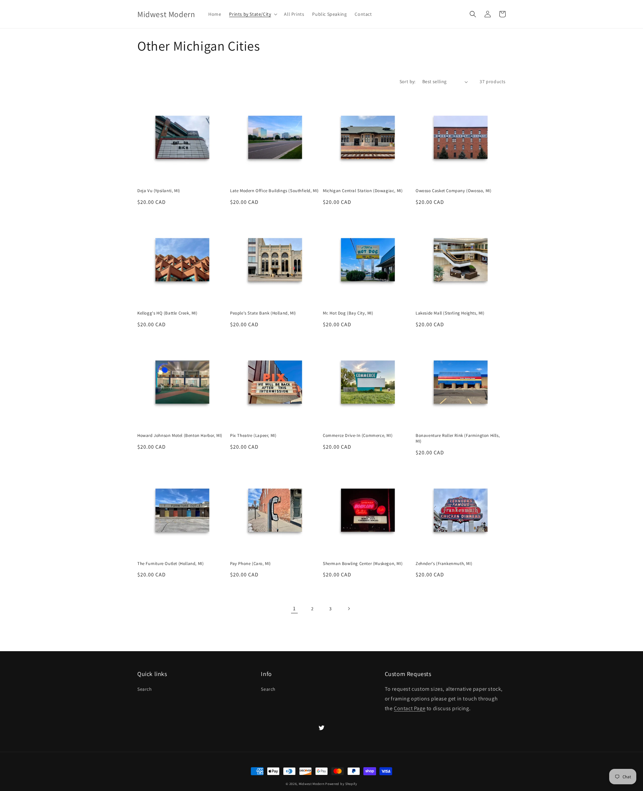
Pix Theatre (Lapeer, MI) (253, 435)
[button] (252, 14)
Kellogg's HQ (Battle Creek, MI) (167, 313)
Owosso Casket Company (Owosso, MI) (453, 190)
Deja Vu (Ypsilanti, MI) (158, 190)
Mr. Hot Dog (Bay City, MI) (348, 313)
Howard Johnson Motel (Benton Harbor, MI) (179, 435)
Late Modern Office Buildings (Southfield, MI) (274, 190)
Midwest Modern (312, 784)
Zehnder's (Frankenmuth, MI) (444, 563)
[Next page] (348, 608)
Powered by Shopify (341, 784)
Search (144, 689)
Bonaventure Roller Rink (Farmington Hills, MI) (458, 438)
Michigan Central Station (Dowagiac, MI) (363, 190)
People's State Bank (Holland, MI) (263, 313)
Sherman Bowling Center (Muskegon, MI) (363, 563)
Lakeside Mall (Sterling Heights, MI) (450, 313)
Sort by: (408, 81)
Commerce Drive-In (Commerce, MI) (357, 435)
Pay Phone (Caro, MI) (250, 563)
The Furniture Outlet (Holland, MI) (170, 563)
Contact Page (409, 708)
